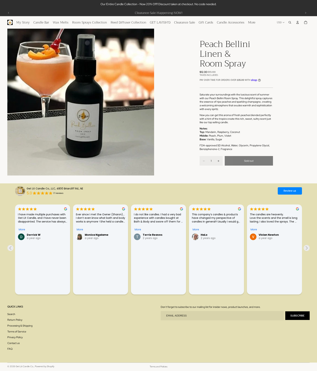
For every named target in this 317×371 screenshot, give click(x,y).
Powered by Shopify (44, 366)
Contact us (13, 343)
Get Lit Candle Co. (25, 366)
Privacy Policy (15, 337)
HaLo (204, 235)
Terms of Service (16, 331)
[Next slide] (306, 13)
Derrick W (34, 235)
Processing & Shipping (19, 325)
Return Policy (14, 320)
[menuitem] (251, 22)
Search (11, 314)
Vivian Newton (269, 235)
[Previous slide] (9, 13)
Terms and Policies (158, 366)
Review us (290, 191)
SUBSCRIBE (297, 315)
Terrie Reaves (152, 235)
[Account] (298, 22)
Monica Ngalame (96, 235)
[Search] (290, 22)
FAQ (9, 349)
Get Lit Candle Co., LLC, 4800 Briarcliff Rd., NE (55, 188)
